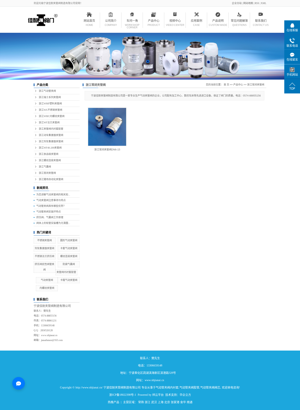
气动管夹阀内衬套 (167, 387)
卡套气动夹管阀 (68, 248)
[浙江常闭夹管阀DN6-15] (107, 126)
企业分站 (237, 3)
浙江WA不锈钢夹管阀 (50, 110)
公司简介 (111, 21)
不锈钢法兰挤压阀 (44, 256)
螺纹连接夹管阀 (68, 256)
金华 (183, 402)
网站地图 (248, 3)
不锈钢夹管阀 (44, 240)
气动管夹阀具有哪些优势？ (51, 206)
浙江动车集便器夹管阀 (51, 135)
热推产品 (113, 402)
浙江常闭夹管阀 (47, 173)
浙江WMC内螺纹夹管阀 (51, 116)
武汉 (154, 402)
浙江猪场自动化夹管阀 (51, 179)
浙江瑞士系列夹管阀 (50, 97)
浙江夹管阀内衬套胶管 (51, 128)
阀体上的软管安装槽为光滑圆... (53, 223)
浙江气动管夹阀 (47, 91)
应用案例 (196, 21)
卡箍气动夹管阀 (68, 280)
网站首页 (89, 21)
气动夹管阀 (47, 280)
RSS (257, 3)
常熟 (141, 402)
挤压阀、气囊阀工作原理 (49, 217)
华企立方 (185, 394)
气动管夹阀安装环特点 (48, 211)
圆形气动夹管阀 (68, 240)
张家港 (175, 402)
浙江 (147, 402)
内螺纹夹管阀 (47, 288)
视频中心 (175, 21)
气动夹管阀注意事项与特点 (51, 200)
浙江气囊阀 (45, 166)
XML (263, 3)
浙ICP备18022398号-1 (122, 394)
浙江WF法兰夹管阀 (49, 122)
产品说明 (218, 21)
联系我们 (261, 21)
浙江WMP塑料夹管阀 (50, 103)
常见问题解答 (239, 21)
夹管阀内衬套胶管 (66, 272)
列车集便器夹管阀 (44, 248)
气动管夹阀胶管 (189, 387)
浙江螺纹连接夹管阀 (50, 160)
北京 (167, 402)
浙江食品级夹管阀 (48, 154)
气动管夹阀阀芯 (210, 387)
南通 (189, 402)
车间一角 (132, 21)
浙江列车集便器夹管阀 (51, 141)
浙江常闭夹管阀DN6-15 (107, 149)
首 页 (226, 84)
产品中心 (154, 21)
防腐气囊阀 (69, 264)
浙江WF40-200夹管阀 (50, 147)
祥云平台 (158, 394)
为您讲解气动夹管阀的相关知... (53, 194)
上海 (160, 402)
